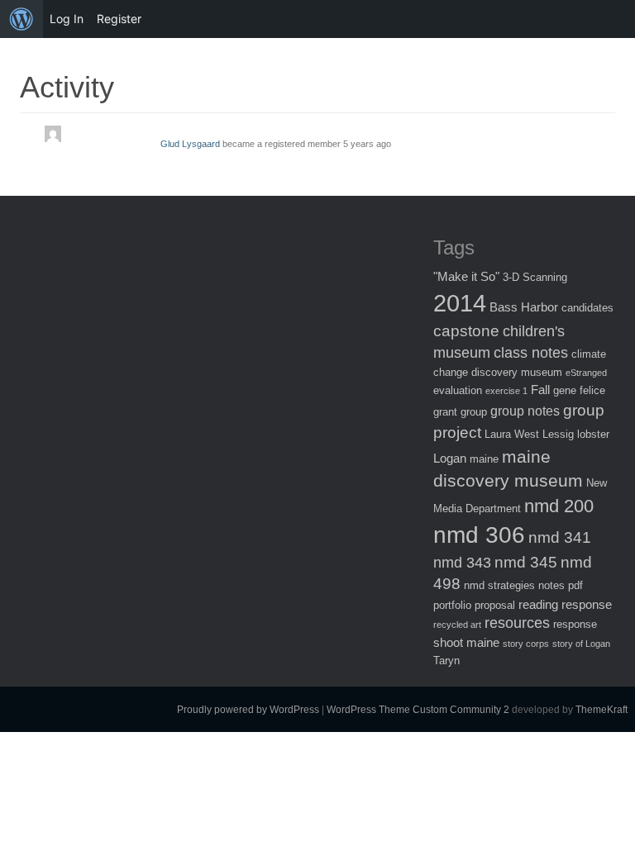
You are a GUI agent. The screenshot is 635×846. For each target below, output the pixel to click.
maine (484, 459)
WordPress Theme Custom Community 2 (418, 709)
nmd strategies (499, 585)
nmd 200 (559, 506)
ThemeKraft (601, 709)
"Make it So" (466, 276)
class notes (531, 353)
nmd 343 (462, 562)
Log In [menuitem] (67, 19)
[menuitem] (21, 19)
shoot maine (466, 642)
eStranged (586, 373)
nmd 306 (479, 535)
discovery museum (516, 372)
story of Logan (581, 644)
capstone (466, 331)
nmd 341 (559, 537)
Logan (449, 458)
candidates (587, 308)
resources (517, 623)
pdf (575, 585)
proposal (495, 605)
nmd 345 (525, 562)
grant (445, 412)
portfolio (452, 605)
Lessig (558, 434)
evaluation (457, 390)
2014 (459, 302)
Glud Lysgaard (190, 144)
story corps (526, 644)
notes (551, 585)
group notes (525, 410)
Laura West (512, 434)
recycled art (457, 625)
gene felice (579, 390)
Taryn (446, 660)
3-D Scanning (535, 277)
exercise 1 (506, 391)
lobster (593, 434)
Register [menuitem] (119, 19)
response (575, 624)
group (474, 412)
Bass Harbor (523, 307)
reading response (565, 604)
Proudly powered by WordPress (248, 709)
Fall (540, 390)
